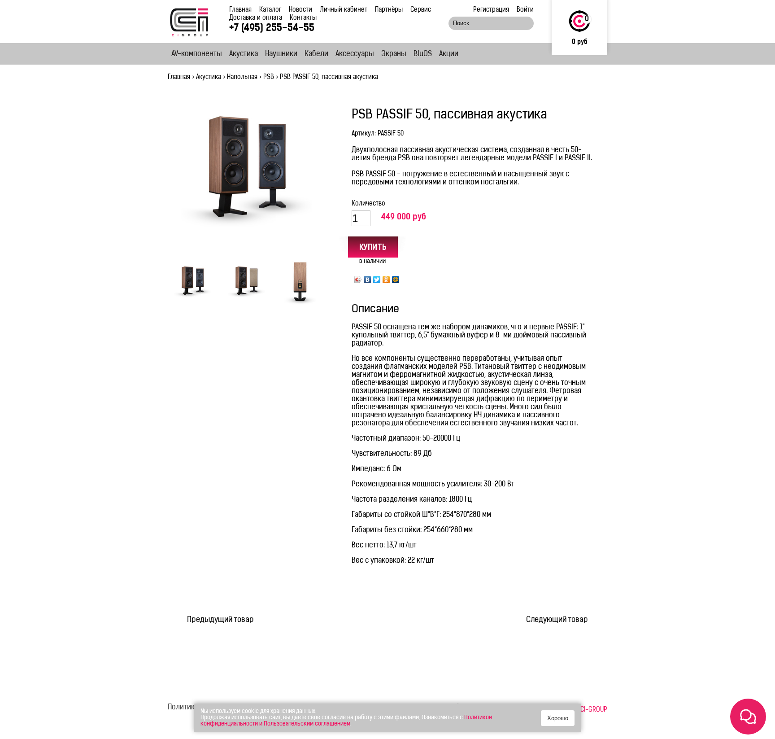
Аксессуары (354, 54)
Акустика (243, 54)
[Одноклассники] (386, 279)
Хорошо (557, 718)
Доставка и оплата (255, 18)
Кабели (316, 54)
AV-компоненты (196, 54)
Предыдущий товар (220, 620)
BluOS (423, 54)
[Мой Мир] (396, 279)
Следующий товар (557, 620)
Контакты (303, 18)
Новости (300, 10)
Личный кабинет (343, 10)
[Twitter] (377, 279)
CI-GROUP (593, 710)
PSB (268, 77)
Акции (448, 54)
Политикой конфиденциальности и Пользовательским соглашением (346, 721)
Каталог (270, 10)
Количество (368, 204)
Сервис (420, 10)
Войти (525, 10)
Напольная (242, 77)
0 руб (580, 42)
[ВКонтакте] (367, 279)
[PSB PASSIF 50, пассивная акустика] (246, 173)
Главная (240, 10)
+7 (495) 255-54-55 (271, 28)
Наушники (281, 54)
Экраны (393, 54)
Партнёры (389, 10)
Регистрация (491, 10)
